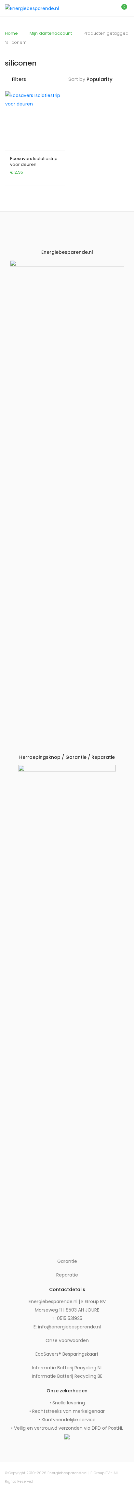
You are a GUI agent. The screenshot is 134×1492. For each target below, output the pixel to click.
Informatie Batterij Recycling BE (67, 1376)
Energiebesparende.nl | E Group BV (78, 1472)
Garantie (67, 1261)
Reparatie (67, 1275)
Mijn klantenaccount (51, 33)
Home (11, 33)
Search (93, 8)
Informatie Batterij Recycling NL (67, 1367)
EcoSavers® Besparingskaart (67, 1354)
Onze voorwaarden (67, 1340)
